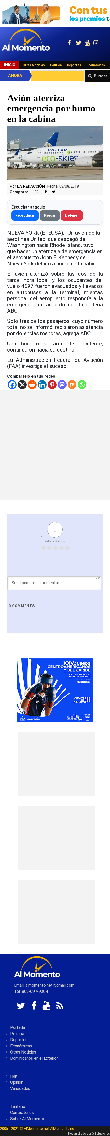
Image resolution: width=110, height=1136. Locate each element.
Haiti (14, 1076)
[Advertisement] (55, 445)
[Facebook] (12, 384)
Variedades (20, 1088)
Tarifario (17, 1106)
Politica (17, 1033)
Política (56, 65)
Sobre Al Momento (27, 1118)
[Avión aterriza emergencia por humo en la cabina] (55, 152)
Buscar (100, 76)
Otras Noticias (34, 65)
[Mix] (72, 384)
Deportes (74, 65)
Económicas (95, 65)
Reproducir (25, 215)
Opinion (16, 1082)
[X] (22, 384)
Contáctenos (22, 1112)
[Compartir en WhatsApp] (34, 192)
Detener (72, 215)
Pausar (50, 215)
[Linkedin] (42, 384)
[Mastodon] (62, 384)
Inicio (9, 65)
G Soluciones (101, 1133)
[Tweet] (52, 192)
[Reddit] (32, 384)
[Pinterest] (52, 384)
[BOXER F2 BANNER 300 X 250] (55, 690)
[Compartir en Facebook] (43, 192)
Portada (17, 1027)
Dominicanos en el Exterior (34, 1058)
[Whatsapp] (82, 384)
